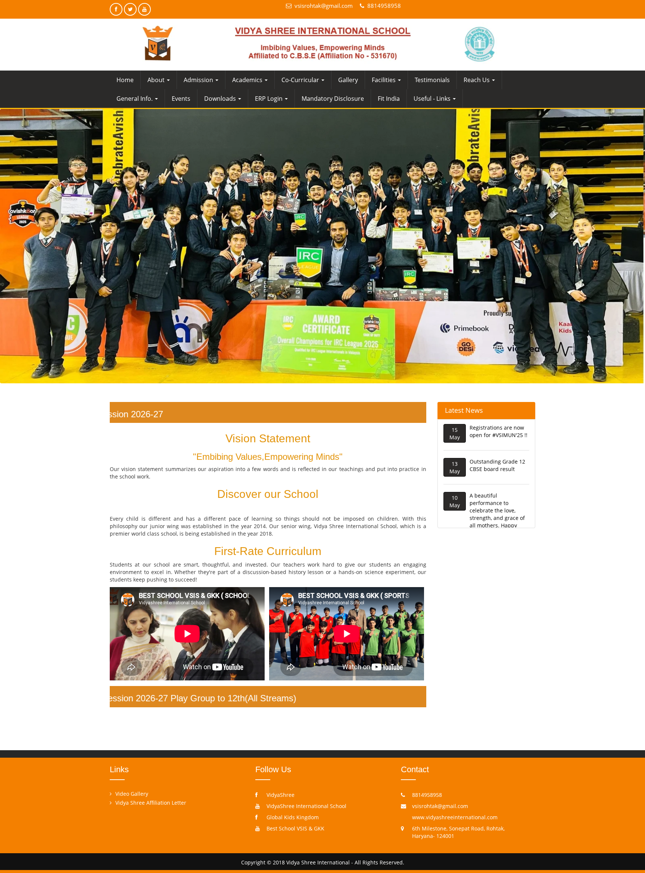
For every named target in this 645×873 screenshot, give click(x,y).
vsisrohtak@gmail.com (324, 5)
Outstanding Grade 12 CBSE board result (497, 440)
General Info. (135, 98)
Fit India (389, 98)
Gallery (348, 80)
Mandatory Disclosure (333, 98)
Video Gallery (131, 793)
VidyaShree (281, 794)
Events (181, 98)
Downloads (220, 98)
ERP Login (269, 98)
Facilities (384, 80)
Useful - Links (433, 98)
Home (125, 80)
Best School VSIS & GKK (295, 828)
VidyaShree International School (306, 806)
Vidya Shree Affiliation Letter (150, 802)
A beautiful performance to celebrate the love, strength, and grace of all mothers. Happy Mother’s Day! (497, 489)
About (156, 80)
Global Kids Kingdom (293, 817)
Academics (248, 80)
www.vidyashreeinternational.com (455, 817)
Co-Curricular (301, 80)
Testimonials (432, 80)
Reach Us (477, 80)
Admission (199, 80)
